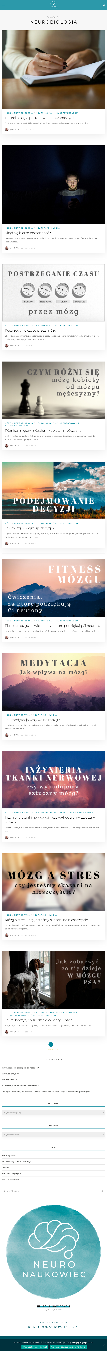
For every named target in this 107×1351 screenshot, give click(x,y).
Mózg (8, 113)
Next (51, 1049)
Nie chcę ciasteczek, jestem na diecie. (68, 1347)
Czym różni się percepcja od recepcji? (20, 1068)
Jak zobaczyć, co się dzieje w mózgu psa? (38, 1020)
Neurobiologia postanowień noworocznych (40, 118)
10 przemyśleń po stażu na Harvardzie (20, 1085)
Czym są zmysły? (10, 1074)
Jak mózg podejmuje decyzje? (29, 528)
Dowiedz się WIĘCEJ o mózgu (16, 1161)
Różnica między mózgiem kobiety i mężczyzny (43, 430)
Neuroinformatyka (48, 1013)
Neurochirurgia (46, 812)
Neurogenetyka (9, 1079)
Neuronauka (44, 113)
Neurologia (66, 812)
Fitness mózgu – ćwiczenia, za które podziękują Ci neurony (52, 626)
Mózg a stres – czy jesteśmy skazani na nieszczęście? (47, 920)
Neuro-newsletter (10, 1179)
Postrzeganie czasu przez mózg (30, 330)
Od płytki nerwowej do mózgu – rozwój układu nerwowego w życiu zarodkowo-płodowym (46, 1091)
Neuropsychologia (67, 113)
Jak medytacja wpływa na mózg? (32, 720)
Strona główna (9, 1155)
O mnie (5, 1167)
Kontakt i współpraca (12, 1173)
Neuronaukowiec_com (56, 1327)
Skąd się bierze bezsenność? (28, 233)
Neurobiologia (23, 113)
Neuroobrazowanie (67, 423)
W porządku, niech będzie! (35, 1347)
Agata (15, 129)
